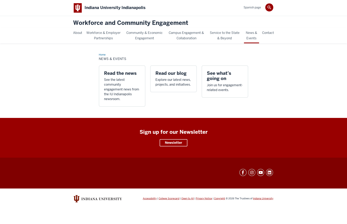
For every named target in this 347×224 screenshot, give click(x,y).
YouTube (260, 172)
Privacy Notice (204, 198)
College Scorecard (169, 198)
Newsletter (173, 143)
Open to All (187, 198)
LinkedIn (269, 172)
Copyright (219, 198)
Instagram (251, 172)
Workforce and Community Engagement (130, 23)
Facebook (243, 172)
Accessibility (150, 198)
